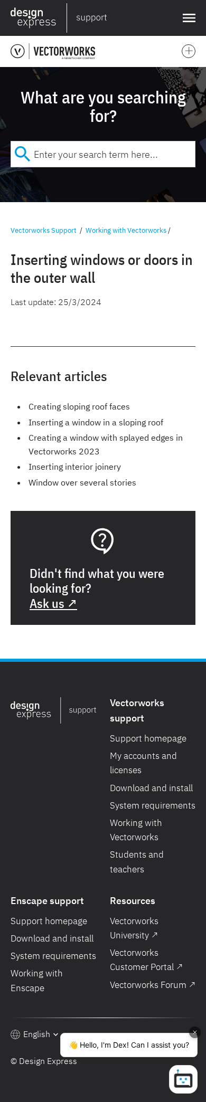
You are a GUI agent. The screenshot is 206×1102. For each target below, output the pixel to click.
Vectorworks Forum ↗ (152, 985)
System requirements (152, 805)
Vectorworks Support (44, 230)
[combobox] (103, 154)
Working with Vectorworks (126, 230)
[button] (187, 18)
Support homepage (148, 738)
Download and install (151, 788)
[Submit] (22, 154)
